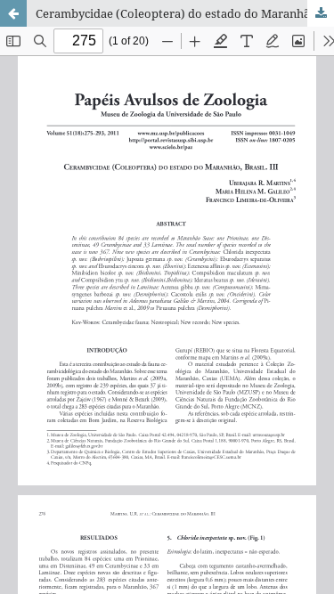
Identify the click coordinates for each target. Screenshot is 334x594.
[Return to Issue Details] (13, 13)
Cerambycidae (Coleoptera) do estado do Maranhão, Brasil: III (185, 13)
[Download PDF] (320, 13)
